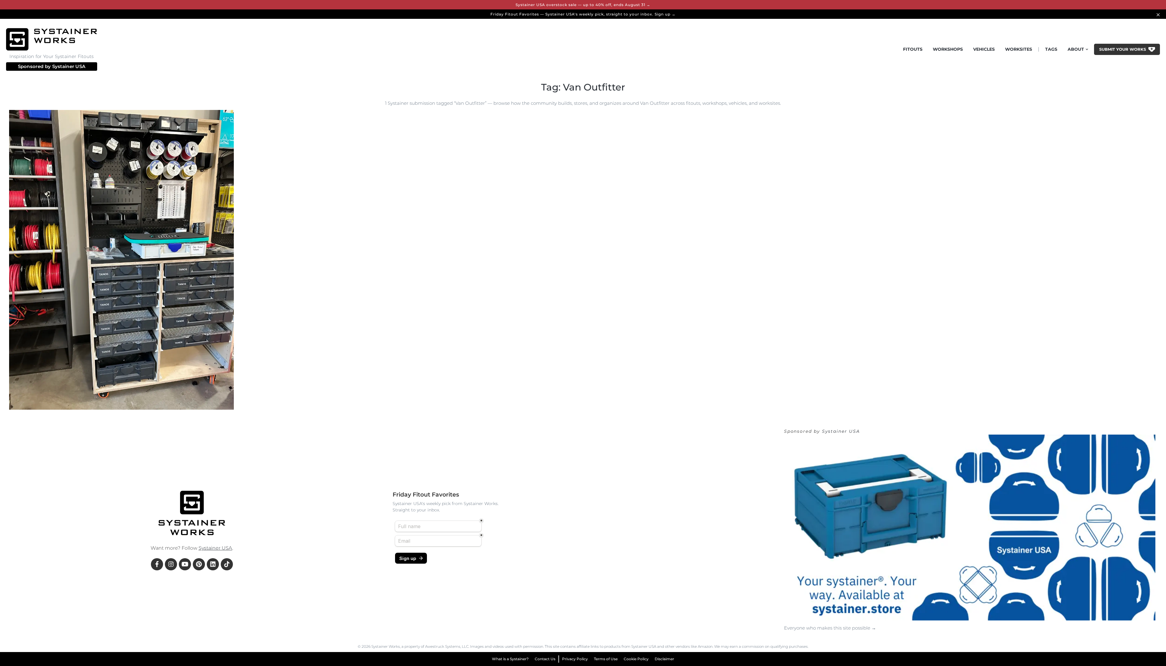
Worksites (1018, 49)
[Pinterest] (199, 564)
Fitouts (912, 49)
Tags (1051, 49)
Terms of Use (606, 659)
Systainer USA (69, 66)
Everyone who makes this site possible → (830, 628)
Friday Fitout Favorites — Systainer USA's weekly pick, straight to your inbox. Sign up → (583, 14)
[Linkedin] (213, 564)
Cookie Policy (636, 659)
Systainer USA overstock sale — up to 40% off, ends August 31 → (583, 4)
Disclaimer (664, 659)
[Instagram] (171, 564)
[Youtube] (185, 564)
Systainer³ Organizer (36, 400)
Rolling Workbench (132, 400)
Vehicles (984, 49)
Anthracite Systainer (85, 400)
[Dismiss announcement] (1159, 14)
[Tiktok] (227, 564)
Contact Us (545, 659)
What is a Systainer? (510, 659)
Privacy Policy (575, 659)
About (1076, 49)
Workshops (948, 49)
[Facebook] (157, 564)
